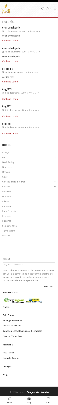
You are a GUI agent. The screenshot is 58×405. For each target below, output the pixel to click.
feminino (6, 191)
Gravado (6, 196)
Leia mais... (49, 286)
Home (4, 21)
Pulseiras (6, 220)
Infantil (5, 201)
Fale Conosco (9, 315)
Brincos (6, 171)
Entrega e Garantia (12, 320)
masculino (7, 206)
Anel (4, 157)
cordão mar (8, 68)
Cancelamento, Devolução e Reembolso (22, 330)
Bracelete (7, 166)
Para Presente (9, 211)
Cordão (6, 186)
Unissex (6, 235)
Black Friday (8, 162)
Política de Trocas (12, 325)
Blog (5, 374)
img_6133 (6, 89)
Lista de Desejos (11, 357)
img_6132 (6, 106)
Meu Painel (8, 352)
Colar (4, 176)
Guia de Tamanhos (12, 336)
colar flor (6, 123)
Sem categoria (9, 225)
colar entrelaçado (11, 27)
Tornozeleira (8, 230)
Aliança (5, 152)
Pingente (6, 215)
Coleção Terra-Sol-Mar (13, 181)
